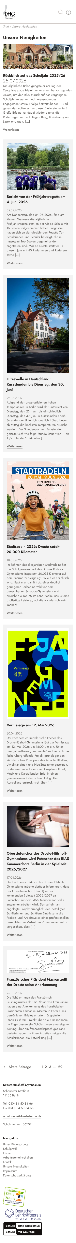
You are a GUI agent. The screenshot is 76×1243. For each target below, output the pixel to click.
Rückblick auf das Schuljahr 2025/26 (34, 75)
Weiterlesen (11, 129)
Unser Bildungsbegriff (17, 1144)
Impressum (10, 1171)
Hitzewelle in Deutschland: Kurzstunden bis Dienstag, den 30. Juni (35, 384)
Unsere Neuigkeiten (16, 1166)
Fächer (7, 1153)
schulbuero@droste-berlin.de (22, 1116)
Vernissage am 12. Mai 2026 (31, 725)
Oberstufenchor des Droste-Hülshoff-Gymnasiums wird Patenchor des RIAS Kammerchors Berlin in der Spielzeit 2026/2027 (38, 861)
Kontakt (7, 1162)
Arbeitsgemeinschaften (18, 1157)
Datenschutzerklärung (17, 1175)
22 (60, 1067)
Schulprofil (10, 1149)
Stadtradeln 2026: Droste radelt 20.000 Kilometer (33, 549)
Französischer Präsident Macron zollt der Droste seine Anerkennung (37, 982)
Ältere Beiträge (20, 1067)
